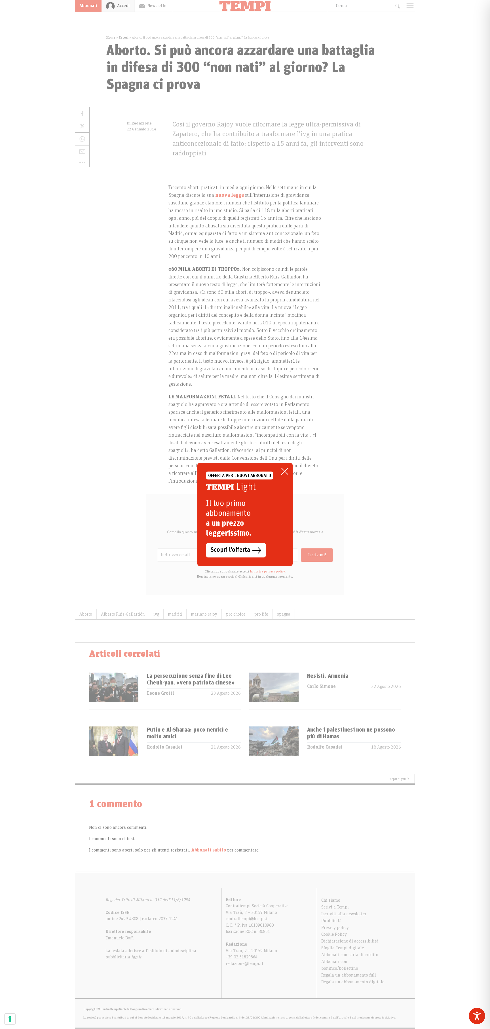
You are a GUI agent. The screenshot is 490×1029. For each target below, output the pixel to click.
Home (110, 37)
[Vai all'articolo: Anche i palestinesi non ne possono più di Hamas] (274, 744)
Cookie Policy (334, 934)
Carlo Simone (321, 686)
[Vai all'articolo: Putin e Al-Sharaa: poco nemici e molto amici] (113, 744)
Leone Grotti (160, 693)
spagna (283, 614)
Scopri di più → (399, 779)
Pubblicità (331, 920)
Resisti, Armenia (327, 676)
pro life (261, 614)
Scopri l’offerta (230, 550)
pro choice (236, 614)
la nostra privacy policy (267, 571)
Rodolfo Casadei (164, 747)
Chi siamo (330, 900)
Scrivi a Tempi (335, 907)
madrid (175, 614)
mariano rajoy (204, 614)
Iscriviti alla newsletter (343, 914)
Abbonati (88, 5)
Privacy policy (335, 927)
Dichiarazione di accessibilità (350, 941)
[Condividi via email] (82, 151)
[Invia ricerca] (397, 6)
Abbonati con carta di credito (349, 954)
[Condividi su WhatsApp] (82, 139)
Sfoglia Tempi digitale (342, 948)
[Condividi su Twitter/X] (82, 126)
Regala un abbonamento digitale (352, 982)
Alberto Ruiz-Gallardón (123, 614)
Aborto (85, 614)
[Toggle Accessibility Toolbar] (477, 1016)
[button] (82, 162)
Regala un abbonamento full (348, 975)
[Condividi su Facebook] (82, 113)
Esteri (123, 37)
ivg (156, 614)
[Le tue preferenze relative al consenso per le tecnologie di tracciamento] (10, 1019)
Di (139, 123)
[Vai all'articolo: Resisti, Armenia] (274, 691)
